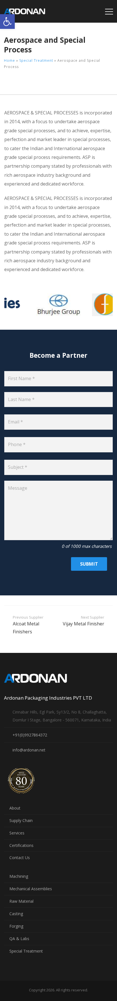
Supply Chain (21, 820)
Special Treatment (36, 60)
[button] (7, 21)
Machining (18, 876)
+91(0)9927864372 (29, 735)
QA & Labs (19, 938)
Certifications (21, 845)
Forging (16, 926)
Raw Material (21, 901)
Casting (16, 913)
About (14, 808)
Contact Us (19, 857)
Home (9, 60)
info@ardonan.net (28, 750)
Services (16, 833)
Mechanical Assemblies (30, 888)
